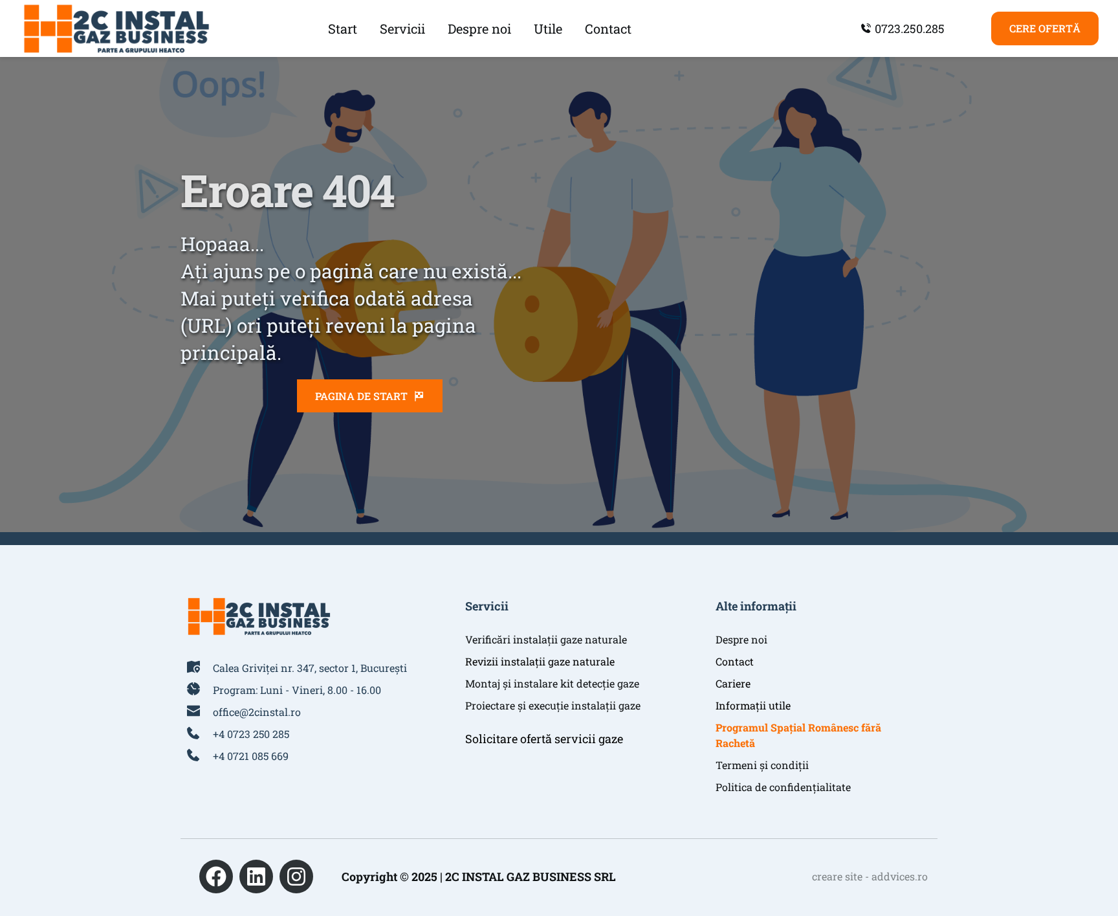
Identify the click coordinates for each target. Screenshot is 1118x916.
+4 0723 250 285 (251, 734)
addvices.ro (899, 876)
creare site (837, 876)
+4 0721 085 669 (251, 756)
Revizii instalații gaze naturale (540, 661)
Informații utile (753, 705)
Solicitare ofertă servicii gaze (544, 738)
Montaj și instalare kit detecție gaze (552, 683)
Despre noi (741, 639)
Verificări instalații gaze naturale (546, 639)
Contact (735, 661)
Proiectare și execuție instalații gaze (553, 705)
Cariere (733, 683)
